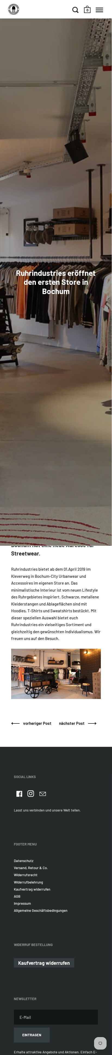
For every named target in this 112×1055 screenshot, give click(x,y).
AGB (17, 896)
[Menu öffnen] (99, 10)
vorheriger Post (37, 723)
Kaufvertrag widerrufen (32, 889)
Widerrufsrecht (26, 875)
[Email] (42, 794)
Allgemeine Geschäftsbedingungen (40, 910)
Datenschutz (23, 861)
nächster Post (72, 723)
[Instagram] (31, 794)
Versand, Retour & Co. (31, 868)
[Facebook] (19, 794)
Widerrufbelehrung (28, 882)
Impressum (22, 903)
